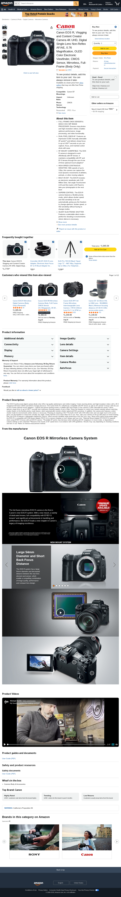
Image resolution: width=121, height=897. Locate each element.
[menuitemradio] (113, 744)
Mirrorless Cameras (41, 19)
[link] (42, 249)
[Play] (4, 744)
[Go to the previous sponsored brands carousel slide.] (4, 841)
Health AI (11, 9)
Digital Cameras (28, 19)
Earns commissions (29, 701)
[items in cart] (117, 3)
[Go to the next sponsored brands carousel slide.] (117, 841)
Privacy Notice (43, 890)
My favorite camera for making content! (25, 703)
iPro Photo (107, 58)
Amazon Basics (36, 9)
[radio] (4, 27)
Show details (93, 260)
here (5, 376)
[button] (3, 9)
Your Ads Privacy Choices (86, 890)
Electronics (5, 19)
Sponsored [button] (5, 821)
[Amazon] (7, 3)
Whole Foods (83, 9)
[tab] (54, 586)
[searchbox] (46, 3)
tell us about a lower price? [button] (28, 390)
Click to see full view (31, 73)
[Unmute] (116, 744)
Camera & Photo (16, 19)
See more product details (67, 225)
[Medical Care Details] (28, 9)
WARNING (8, 808)
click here (12, 383)
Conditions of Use (31, 890)
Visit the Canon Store (64, 29)
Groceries (72, 9)
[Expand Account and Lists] (102, 4)
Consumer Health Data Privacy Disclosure (62, 890)
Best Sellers (48, 9)
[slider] (56, 744)
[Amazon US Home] (38, 883)
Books (105, 9)
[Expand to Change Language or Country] (86, 4)
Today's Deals (96, 9)
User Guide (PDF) (9, 758)
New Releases (61, 9)
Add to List (95, 97)
